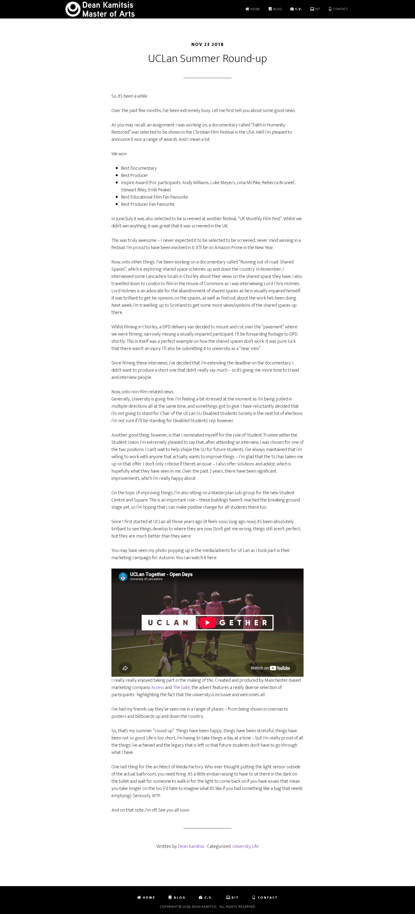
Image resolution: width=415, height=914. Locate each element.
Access (157, 687)
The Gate (181, 687)
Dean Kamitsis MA (106, 9)
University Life (245, 846)
